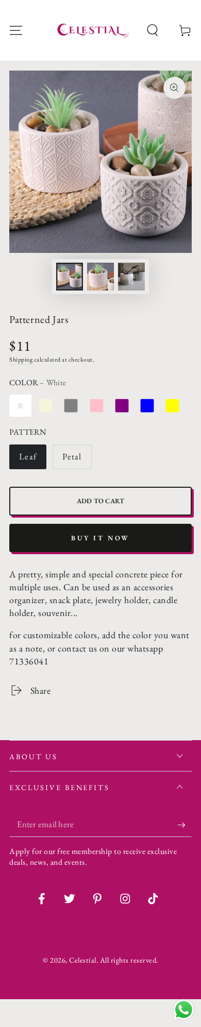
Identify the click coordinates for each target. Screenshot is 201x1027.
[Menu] (16, 30)
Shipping (20, 359)
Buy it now (100, 538)
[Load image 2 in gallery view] (100, 276)
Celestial (82, 960)
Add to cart (101, 501)
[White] (20, 406)
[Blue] (147, 406)
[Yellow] (172, 406)
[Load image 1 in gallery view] (69, 276)
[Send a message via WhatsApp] (184, 1010)
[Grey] (71, 406)
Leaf (28, 456)
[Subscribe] (184, 824)
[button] (153, 30)
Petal (71, 456)
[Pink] (97, 406)
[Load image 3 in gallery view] (131, 276)
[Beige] (46, 406)
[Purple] (122, 406)
